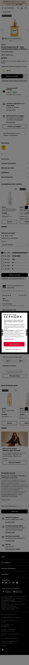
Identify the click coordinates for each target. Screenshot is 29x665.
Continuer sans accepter (9, 314)
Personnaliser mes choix (13, 349)
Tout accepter (14, 344)
